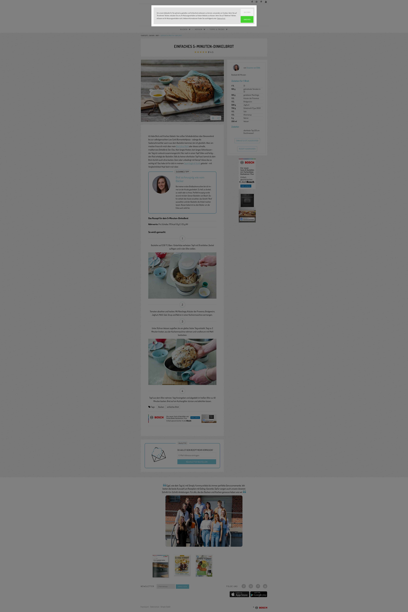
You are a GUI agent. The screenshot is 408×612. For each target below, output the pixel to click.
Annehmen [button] (247, 19)
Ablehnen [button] (247, 12)
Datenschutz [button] (221, 18)
